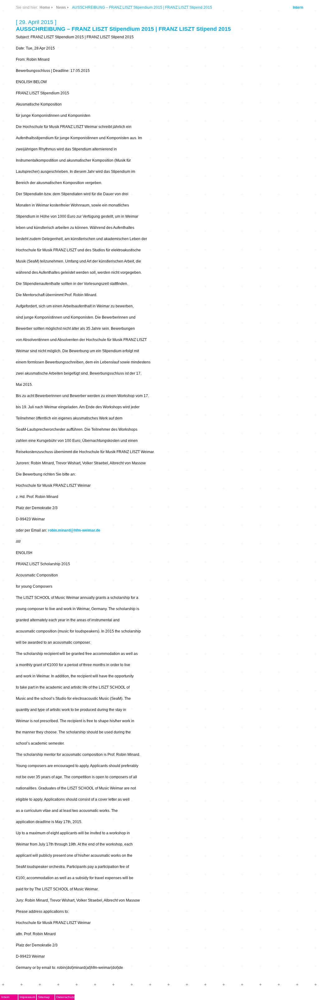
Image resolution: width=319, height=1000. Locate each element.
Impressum (27, 997)
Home (45, 7)
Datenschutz (65, 997)
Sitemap (44, 997)
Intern (298, 7)
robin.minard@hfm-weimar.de (74, 530)
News (61, 7)
